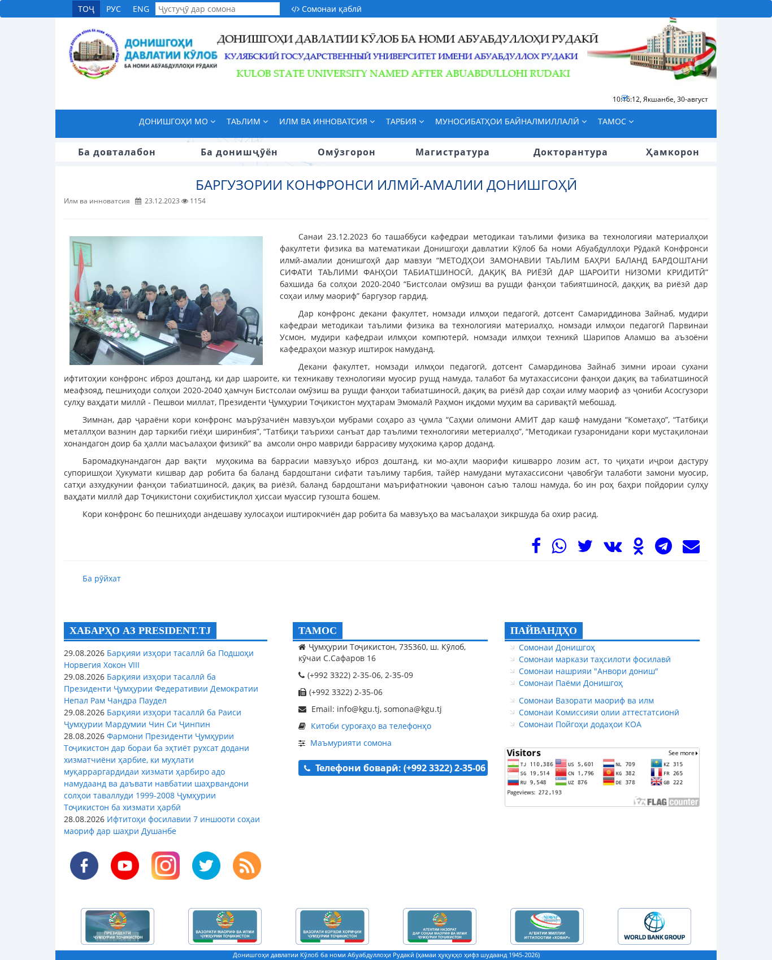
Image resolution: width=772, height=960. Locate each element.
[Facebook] (536, 549)
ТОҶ (86, 8)
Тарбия (402, 121)
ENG (141, 8)
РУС (113, 8)
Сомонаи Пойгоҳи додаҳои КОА (580, 724)
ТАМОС (317, 630)
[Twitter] (585, 549)
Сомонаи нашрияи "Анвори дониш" (588, 671)
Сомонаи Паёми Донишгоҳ (571, 682)
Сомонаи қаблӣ (331, 8)
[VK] (613, 549)
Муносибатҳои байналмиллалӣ (508, 121)
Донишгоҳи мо (174, 121)
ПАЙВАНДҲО (543, 630)
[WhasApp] (559, 549)
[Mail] (691, 549)
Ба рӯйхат (102, 578)
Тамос (613, 121)
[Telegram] (663, 549)
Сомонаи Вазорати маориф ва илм (586, 700)
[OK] (638, 549)
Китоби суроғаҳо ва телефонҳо (371, 725)
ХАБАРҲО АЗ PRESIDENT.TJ (140, 630)
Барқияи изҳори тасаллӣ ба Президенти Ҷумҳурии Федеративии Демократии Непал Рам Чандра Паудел (161, 688)
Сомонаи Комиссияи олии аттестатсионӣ (599, 712)
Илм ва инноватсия (324, 121)
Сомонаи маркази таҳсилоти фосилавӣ (595, 659)
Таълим (245, 121)
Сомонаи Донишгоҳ (557, 647)
